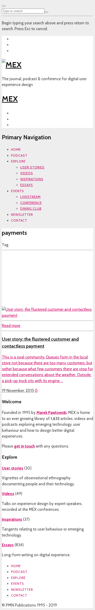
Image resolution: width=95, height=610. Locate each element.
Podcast (19, 155)
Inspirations (31, 179)
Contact (19, 220)
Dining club (31, 209)
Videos (26, 173)
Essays (26, 185)
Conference (31, 203)
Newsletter (22, 215)
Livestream (30, 197)
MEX (10, 99)
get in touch (24, 446)
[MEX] (11, 65)
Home (16, 149)
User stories (32, 167)
